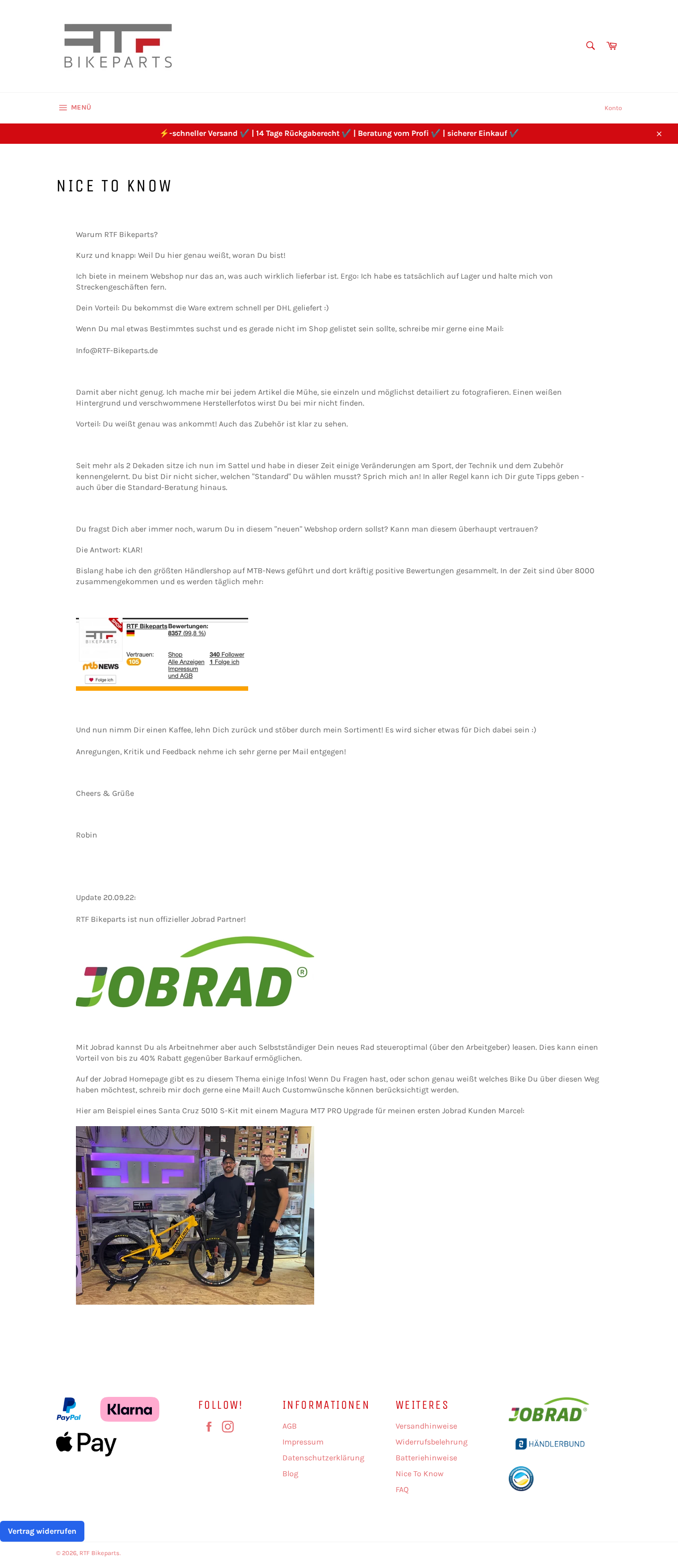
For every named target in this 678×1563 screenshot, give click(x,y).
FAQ (402, 1489)
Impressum (303, 1441)
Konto (613, 108)
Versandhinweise (426, 1426)
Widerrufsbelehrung (432, 1441)
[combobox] (590, 46)
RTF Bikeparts (99, 1553)
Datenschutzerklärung (323, 1457)
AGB (289, 1426)
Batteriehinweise (426, 1457)
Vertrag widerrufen (42, 1531)
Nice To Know (420, 1473)
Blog (290, 1473)
